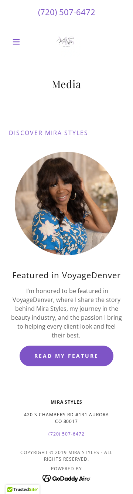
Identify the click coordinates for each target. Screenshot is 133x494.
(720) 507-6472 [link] (66, 11)
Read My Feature (66, 355)
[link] (66, 42)
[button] (17, 41)
